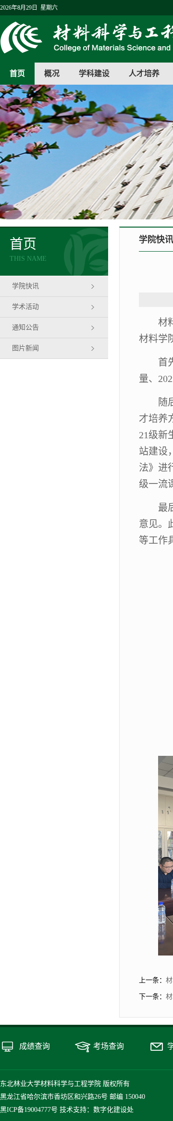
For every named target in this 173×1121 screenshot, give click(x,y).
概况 (52, 73)
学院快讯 (25, 286)
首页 (17, 73)
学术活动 (25, 306)
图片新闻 (25, 348)
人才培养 (144, 73)
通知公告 (25, 327)
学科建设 (94, 73)
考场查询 (108, 1046)
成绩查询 (34, 1046)
